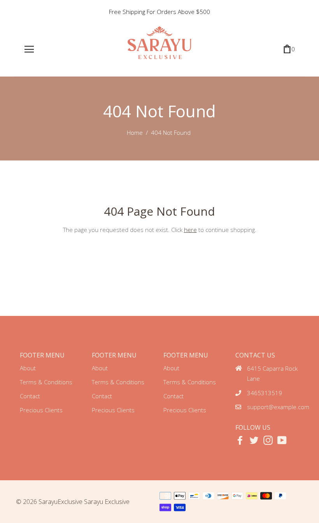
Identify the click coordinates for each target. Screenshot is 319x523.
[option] (159, 11)
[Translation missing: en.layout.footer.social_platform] (240, 440)
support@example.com (278, 407)
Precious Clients (41, 410)
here (190, 230)
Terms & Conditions (46, 382)
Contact (30, 396)
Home (135, 132)
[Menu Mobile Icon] (29, 49)
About (28, 368)
